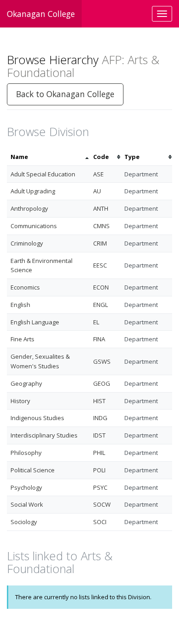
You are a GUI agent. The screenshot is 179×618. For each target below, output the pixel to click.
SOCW (102, 504)
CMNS (101, 226)
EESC (100, 265)
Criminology (27, 243)
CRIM (100, 243)
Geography (26, 383)
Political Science (33, 470)
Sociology (24, 522)
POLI (99, 470)
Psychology (26, 487)
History (20, 401)
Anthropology (29, 208)
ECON (101, 287)
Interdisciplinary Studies (44, 435)
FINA (99, 339)
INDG (100, 418)
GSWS (102, 361)
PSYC (100, 487)
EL (96, 322)
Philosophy (26, 452)
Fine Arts (22, 339)
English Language (35, 322)
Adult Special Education (43, 174)
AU (97, 191)
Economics (25, 287)
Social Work (27, 504)
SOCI (99, 522)
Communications (34, 226)
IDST (99, 435)
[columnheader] (48, 156)
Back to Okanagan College (65, 93)
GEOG (101, 383)
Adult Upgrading (33, 191)
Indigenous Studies (37, 418)
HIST (99, 401)
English (20, 305)
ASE (98, 174)
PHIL (99, 452)
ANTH (100, 208)
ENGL (100, 305)
